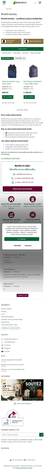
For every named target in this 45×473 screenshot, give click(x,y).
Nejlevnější (17, 53)
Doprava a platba (6, 309)
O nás (3, 314)
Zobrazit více (22, 295)
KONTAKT (4, 335)
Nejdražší (25, 53)
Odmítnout (28, 245)
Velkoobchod (5, 322)
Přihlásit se (41, 435)
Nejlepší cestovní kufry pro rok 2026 (12, 365)
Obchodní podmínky (7, 317)
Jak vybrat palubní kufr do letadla (11, 360)
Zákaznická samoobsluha (22, 189)
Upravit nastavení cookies (24, 468)
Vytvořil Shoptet (17, 460)
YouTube (7, 351)
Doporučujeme (6, 53)
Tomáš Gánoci (30, 460)
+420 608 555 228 (9, 342)
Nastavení (17, 245)
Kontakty (4, 312)
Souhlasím (23, 239)
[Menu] (4, 3)
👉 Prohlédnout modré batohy (10, 158)
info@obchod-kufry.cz (11, 339)
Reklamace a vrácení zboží (10, 328)
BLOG (3, 356)
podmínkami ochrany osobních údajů (31, 440)
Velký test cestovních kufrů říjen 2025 (12, 370)
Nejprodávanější (36, 53)
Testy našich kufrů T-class (9, 325)
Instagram (7, 348)
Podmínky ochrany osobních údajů (11, 319)
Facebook (7, 345)
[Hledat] (35, 3)
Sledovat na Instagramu (24, 404)
